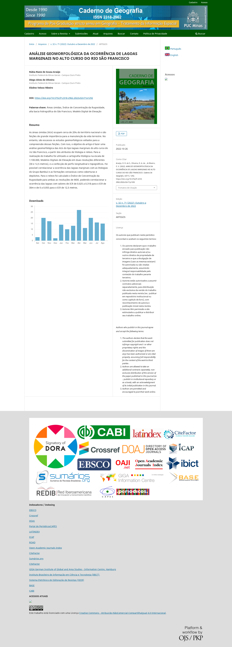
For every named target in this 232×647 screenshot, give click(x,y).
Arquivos (108, 33)
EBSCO (32, 510)
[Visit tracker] (30, 601)
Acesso (42, 33)
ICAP (31, 537)
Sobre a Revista (59, 33)
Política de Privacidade (155, 33)
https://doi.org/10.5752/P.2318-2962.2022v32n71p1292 (64, 97)
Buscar (121, 33)
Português (175, 48)
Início (31, 44)
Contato (134, 33)
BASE (32, 585)
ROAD (32, 542)
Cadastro (29, 33)
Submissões (81, 33)
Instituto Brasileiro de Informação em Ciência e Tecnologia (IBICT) (64, 574)
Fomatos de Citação (127, 187)
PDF (122, 133)
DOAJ (32, 520)
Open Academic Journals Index (45, 547)
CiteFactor (34, 553)
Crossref (33, 515)
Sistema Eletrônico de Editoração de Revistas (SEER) (56, 580)
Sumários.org (36, 558)
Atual (95, 33)
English (174, 55)
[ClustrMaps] (166, 79)
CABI (31, 590)
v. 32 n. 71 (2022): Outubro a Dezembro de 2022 (73, 44)
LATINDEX (34, 531)
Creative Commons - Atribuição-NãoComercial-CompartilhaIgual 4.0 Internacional (122, 612)
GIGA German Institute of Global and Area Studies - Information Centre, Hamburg (72, 569)
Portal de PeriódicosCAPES (43, 526)
